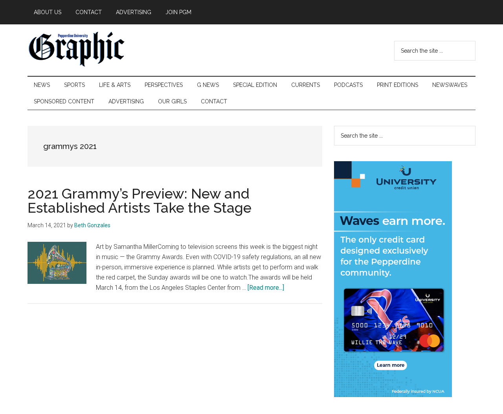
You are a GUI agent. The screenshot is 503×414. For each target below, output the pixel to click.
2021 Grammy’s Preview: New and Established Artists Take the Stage (140, 200)
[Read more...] (266, 287)
